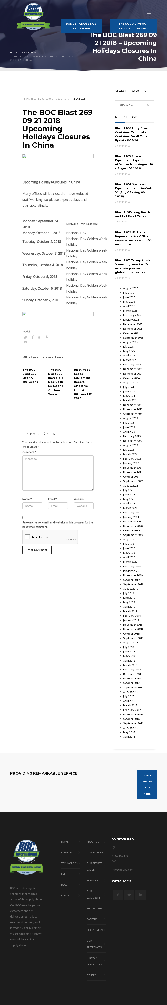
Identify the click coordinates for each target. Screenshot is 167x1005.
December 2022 (132, 441)
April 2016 (129, 736)
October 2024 (131, 378)
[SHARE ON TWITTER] (25, 337)
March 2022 (130, 454)
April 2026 (129, 306)
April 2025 (129, 355)
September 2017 (133, 687)
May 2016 (129, 732)
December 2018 (132, 624)
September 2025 (133, 337)
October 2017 (131, 683)
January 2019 (131, 620)
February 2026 (132, 315)
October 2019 (131, 580)
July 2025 (128, 346)
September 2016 (133, 723)
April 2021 (129, 503)
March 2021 (130, 508)
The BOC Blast (77, 98)
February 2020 (132, 566)
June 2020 (129, 548)
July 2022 (128, 449)
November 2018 (133, 629)
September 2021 (133, 481)
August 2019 (130, 588)
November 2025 (133, 328)
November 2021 (133, 472)
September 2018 (133, 638)
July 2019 (128, 593)
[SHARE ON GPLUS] (40, 337)
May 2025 (129, 351)
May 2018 (129, 656)
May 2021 (129, 499)
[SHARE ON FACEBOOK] (33, 337)
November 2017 (133, 678)
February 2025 (132, 364)
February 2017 (132, 710)
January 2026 (131, 319)
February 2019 (132, 615)
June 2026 (129, 297)
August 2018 (130, 642)
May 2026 (129, 301)
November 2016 (133, 714)
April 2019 (129, 606)
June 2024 (129, 391)
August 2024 (130, 382)
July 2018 (128, 647)
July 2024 (128, 387)
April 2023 (129, 432)
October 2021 (131, 476)
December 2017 (132, 674)
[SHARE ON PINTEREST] (47, 337)
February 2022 (132, 458)
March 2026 (130, 310)
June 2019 (129, 597)
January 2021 (131, 517)
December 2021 (132, 468)
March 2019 (130, 611)
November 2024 (133, 373)
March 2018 (130, 665)
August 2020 (130, 539)
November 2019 (133, 575)
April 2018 (129, 660)
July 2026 (128, 293)
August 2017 (130, 692)
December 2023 (132, 405)
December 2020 (132, 521)
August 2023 (130, 418)
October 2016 (131, 719)
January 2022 (131, 463)
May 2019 (129, 602)
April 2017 (129, 701)
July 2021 (128, 490)
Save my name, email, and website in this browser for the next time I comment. (57, 524)
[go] (148, 105)
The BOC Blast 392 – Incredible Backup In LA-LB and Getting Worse (56, 382)
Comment (29, 452)
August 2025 (130, 342)
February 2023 (132, 436)
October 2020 (131, 530)
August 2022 (130, 445)
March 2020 (130, 561)
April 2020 (129, 557)
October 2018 (131, 633)
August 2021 (130, 485)
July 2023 (128, 423)
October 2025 (131, 333)
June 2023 (129, 427)
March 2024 (130, 400)
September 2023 (133, 414)
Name (27, 499)
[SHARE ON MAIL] (25, 342)
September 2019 (133, 584)
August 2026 (130, 288)
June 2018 (129, 651)
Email (52, 499)
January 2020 (131, 571)
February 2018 (132, 669)
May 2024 (129, 396)
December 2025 (132, 324)
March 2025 (130, 360)
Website (79, 499)
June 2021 (129, 494)
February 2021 (132, 512)
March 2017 (130, 705)
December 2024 (132, 369)
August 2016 (130, 728)
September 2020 (133, 535)
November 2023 (133, 409)
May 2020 (129, 553)
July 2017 (128, 696)
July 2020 (128, 544)
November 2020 (133, 526)
